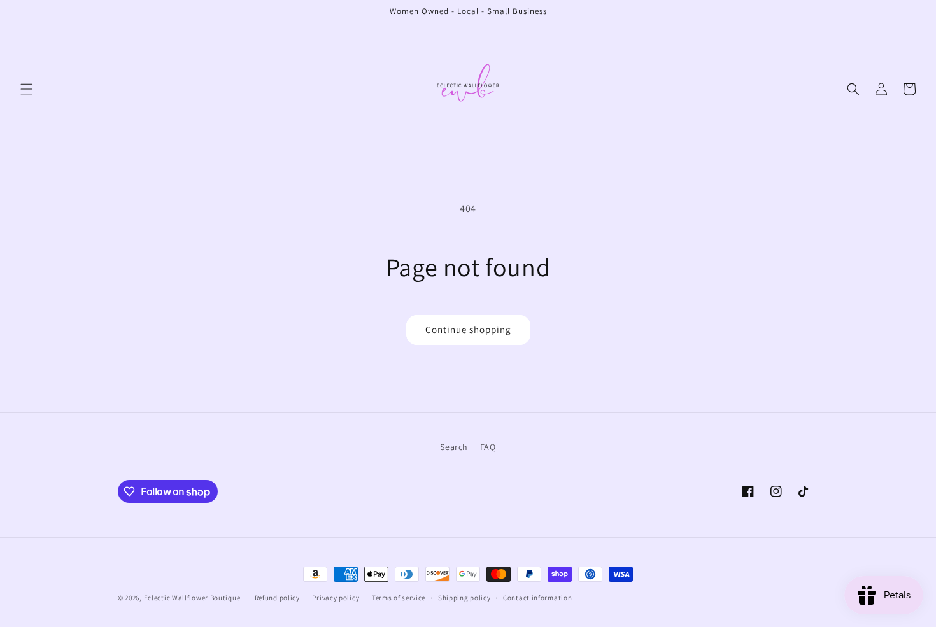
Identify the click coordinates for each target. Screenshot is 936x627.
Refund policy (277, 597)
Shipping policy (464, 597)
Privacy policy (335, 597)
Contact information (537, 597)
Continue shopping (468, 329)
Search (454, 447)
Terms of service (398, 597)
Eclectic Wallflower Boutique (192, 597)
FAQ (488, 447)
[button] (27, 89)
